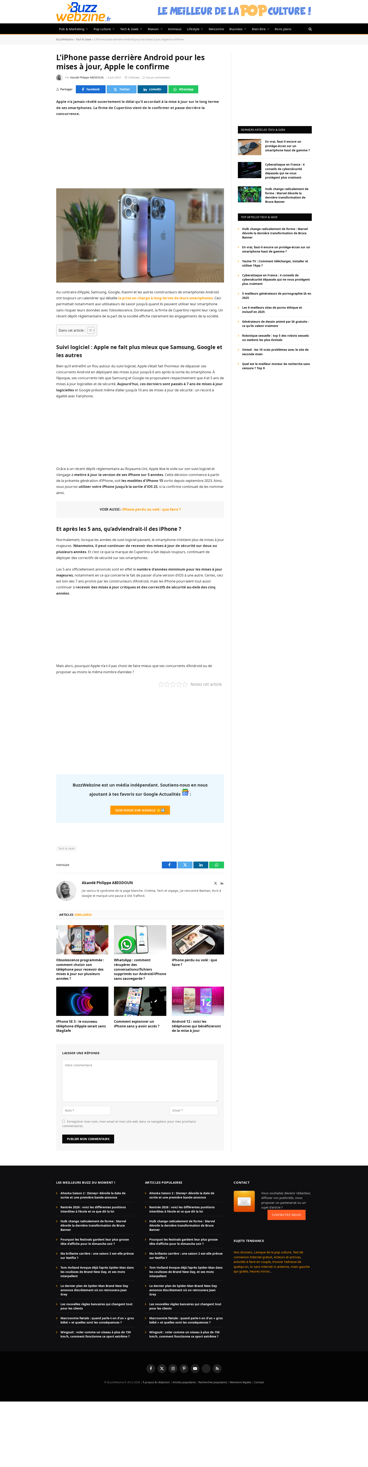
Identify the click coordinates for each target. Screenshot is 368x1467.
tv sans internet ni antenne (269, 1266)
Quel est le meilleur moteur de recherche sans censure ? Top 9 (276, 366)
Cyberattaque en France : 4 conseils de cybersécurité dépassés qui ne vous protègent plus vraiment (285, 170)
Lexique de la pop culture (272, 1252)
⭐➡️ (140, 810)
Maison (153, 29)
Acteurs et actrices (287, 1257)
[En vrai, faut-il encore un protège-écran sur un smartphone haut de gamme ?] (249, 147)
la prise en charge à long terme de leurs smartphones (165, 297)
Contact (259, 1382)
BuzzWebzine (64, 39)
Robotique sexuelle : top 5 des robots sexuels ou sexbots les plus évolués (275, 338)
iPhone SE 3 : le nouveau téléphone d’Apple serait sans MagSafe (81, 1026)
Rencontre (216, 29)
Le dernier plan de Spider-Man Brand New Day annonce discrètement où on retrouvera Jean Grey (94, 1290)
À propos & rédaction (156, 1382)
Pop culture (102, 29)
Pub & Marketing (71, 29)
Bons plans (283, 29)
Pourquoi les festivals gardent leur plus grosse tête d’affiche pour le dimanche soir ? (94, 1241)
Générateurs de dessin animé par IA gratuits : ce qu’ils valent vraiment (275, 324)
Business (236, 29)
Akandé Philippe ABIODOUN (87, 77)
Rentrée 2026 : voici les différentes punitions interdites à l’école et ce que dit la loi (93, 1209)
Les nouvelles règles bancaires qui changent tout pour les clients (96, 1306)
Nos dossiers (243, 1252)
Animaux (174, 29)
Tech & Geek (129, 29)
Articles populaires (184, 1382)
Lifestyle (193, 29)
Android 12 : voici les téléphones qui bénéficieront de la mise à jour (196, 1026)
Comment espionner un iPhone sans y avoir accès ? (137, 1023)
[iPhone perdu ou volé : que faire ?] (198, 939)
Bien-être (259, 29)
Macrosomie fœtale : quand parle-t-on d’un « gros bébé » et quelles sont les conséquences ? (97, 1320)
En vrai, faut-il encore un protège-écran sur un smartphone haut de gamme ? (287, 145)
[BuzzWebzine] (83, 11)
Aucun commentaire (158, 77)
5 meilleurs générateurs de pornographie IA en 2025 (276, 295)
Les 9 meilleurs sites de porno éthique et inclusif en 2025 (272, 309)
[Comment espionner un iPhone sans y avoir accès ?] (140, 1001)
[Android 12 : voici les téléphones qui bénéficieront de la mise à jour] (198, 1001)
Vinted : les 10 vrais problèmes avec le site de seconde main (275, 352)
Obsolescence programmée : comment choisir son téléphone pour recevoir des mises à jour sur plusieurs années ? (80, 969)
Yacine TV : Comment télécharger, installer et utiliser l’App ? (275, 263)
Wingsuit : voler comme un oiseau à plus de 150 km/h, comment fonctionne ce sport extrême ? (95, 1334)
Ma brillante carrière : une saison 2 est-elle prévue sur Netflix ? (97, 1255)
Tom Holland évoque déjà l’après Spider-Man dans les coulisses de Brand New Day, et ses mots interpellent (97, 1271)
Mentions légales (240, 1382)
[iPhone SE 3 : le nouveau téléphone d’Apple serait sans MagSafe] (82, 1001)
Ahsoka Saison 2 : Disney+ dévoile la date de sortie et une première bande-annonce (92, 1195)
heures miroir (259, 1271)
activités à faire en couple (252, 1262)
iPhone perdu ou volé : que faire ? (151, 509)
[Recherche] (310, 29)
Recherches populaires (212, 1382)
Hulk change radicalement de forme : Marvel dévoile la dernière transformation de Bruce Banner (286, 195)
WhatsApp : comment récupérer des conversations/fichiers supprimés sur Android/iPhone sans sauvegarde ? (140, 969)
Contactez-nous (286, 1215)
